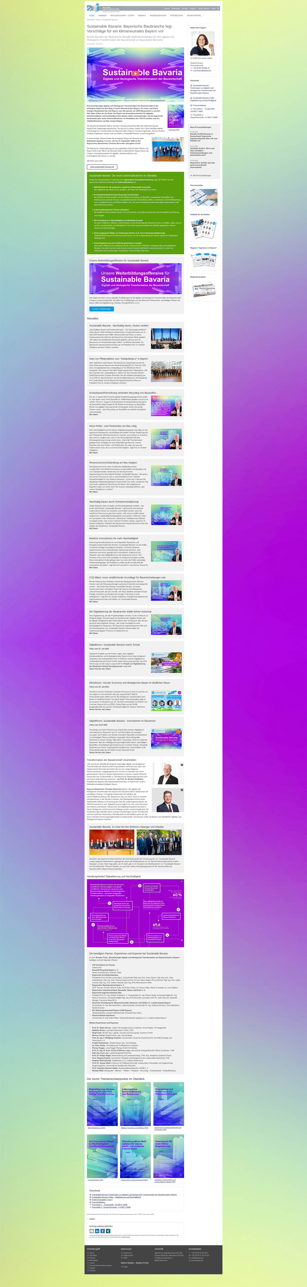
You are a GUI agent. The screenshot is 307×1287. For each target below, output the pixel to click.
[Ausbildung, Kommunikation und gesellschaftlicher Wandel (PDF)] (168, 1156)
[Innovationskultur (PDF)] (102, 1156)
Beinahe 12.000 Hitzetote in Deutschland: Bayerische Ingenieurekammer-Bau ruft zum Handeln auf (203, 137)
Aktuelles (93, 1255)
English (92, 1268)
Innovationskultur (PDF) (95, 1180)
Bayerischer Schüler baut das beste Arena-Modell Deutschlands (202, 165)
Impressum (127, 1253)
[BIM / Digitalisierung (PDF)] (102, 1104)
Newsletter (176, 8)
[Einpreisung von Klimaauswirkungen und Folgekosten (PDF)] (168, 1104)
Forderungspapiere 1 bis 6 (102, 1200)
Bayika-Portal (194, 16)
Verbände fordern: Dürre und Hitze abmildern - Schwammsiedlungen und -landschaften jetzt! (202, 151)
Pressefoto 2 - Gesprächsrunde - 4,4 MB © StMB (111, 1207)
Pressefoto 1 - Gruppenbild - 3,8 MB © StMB (109, 1205)
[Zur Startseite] (104, 8)
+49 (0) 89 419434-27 (201, 68)
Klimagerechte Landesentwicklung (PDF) (134, 1180)
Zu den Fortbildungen (101, 309)
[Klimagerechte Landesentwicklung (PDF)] (135, 1156)
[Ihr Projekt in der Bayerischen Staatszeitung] (204, 290)
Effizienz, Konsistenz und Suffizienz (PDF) (134, 1128)
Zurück (92, 1219)
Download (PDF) (174, 130)
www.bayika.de (197, 1260)
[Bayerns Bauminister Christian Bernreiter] (168, 800)
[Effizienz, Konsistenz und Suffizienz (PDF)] (135, 1104)
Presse (167, 8)
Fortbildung (176, 16)
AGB (125, 1258)
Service (142, 16)
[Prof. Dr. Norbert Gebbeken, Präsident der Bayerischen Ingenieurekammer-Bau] (168, 773)
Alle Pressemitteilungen (202, 175)
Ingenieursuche (158, 16)
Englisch (193, 8)
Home (91, 16)
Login (125, 1267)
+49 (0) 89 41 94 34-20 (200, 1255)
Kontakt (185, 8)
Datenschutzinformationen (157, 100)
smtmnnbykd (201, 71)
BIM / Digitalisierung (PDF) (96, 1128)
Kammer (102, 16)
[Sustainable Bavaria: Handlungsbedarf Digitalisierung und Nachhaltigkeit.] (135, 913)
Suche (92, 1263)
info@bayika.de (197, 1258)
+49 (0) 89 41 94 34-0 (199, 1253)
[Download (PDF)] (176, 116)
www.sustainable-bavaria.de (102, 167)
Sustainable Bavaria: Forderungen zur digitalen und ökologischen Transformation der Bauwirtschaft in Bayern (134, 1195)
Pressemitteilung (98, 1202)
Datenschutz (126, 1237)
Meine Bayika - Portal (206, 8)
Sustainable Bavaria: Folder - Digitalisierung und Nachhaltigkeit (116, 1197)
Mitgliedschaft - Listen (122, 16)
